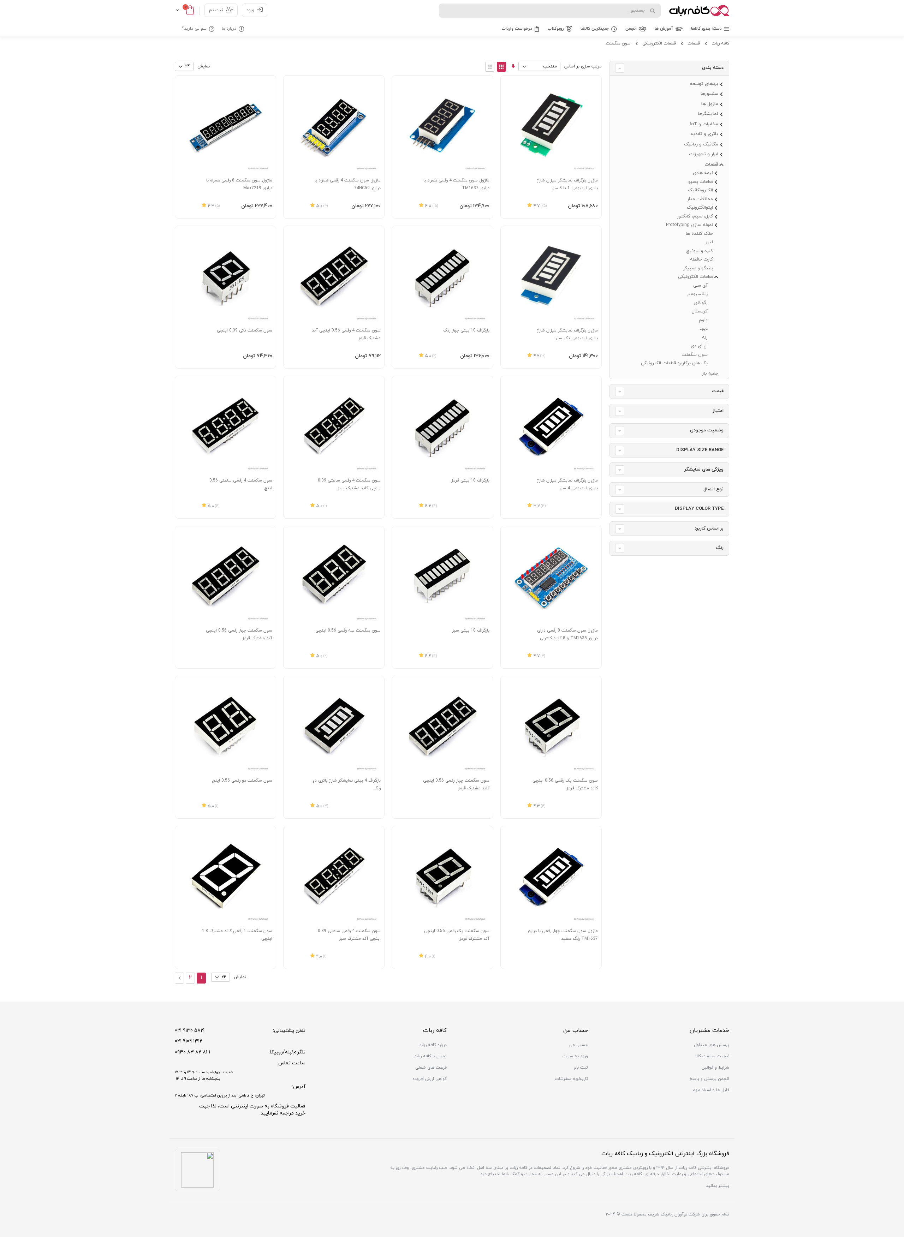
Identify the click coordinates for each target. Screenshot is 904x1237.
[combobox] (550, 11)
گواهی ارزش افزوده (429, 1079)
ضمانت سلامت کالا (712, 1056)
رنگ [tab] (720, 548)
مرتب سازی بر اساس (583, 66)
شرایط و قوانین (715, 1067)
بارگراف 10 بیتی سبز (470, 630)
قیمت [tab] (718, 391)
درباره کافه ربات (432, 1045)
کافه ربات (720, 43)
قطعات (694, 43)
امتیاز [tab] (718, 411)
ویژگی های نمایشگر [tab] (704, 469)
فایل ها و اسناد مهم (710, 1090)
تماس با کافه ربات (430, 1056)
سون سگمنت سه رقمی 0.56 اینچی (348, 630)
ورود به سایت (575, 1056)
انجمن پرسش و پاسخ (709, 1079)
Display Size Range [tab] (700, 450)
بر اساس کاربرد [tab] (709, 528)
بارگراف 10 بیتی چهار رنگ (466, 330)
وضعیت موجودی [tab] (707, 430)
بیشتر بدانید (717, 1186)
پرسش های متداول (711, 1045)
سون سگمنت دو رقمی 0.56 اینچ (242, 780)
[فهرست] (489, 67)
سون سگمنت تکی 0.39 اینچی (244, 330)
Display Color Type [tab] (699, 509)
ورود (250, 10)
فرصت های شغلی (431, 1067)
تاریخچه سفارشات (571, 1079)
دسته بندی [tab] (713, 68)
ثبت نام (216, 10)
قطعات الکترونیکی (659, 43)
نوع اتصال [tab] (713, 489)
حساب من (578, 1045)
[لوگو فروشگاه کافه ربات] (699, 10)
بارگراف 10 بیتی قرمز (470, 480)
